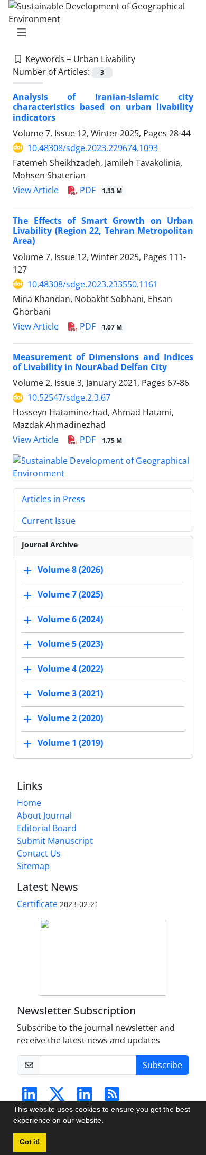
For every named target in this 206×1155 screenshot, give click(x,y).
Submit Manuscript (55, 841)
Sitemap (33, 866)
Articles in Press (53, 499)
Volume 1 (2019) (70, 743)
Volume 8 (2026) (70, 569)
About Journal (44, 815)
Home (29, 803)
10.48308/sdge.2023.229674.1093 (92, 148)
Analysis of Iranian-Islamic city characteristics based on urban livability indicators (103, 107)
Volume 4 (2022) (70, 668)
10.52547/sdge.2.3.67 (68, 397)
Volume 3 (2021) (70, 693)
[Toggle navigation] (99, 32)
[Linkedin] (29, 1097)
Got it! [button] (30, 1142)
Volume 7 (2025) (70, 594)
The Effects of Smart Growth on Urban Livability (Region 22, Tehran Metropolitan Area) (103, 230)
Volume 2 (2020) (70, 718)
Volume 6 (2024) (70, 619)
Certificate (37, 904)
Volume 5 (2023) (70, 644)
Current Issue (49, 520)
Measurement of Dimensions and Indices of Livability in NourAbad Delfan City (103, 362)
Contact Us (39, 853)
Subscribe (162, 1065)
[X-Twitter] (57, 1097)
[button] (107, 1121)
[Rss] (112, 1097)
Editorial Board (47, 828)
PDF (100, 190)
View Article (36, 190)
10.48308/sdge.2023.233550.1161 (92, 284)
